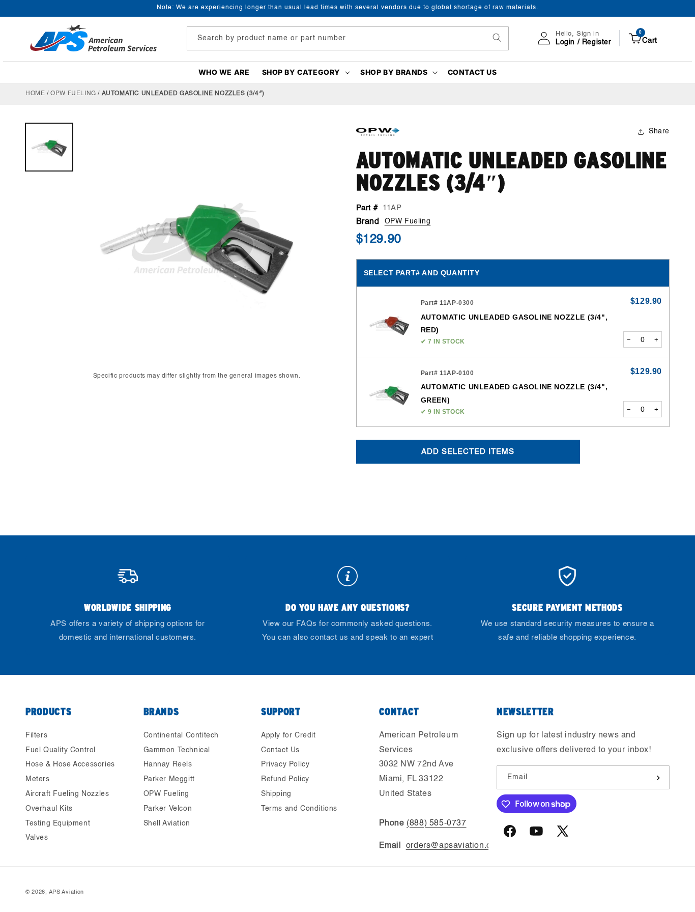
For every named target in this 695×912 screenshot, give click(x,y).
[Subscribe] (658, 778)
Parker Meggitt (169, 779)
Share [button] (659, 131)
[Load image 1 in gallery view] (49, 146)
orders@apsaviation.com (454, 846)
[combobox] (347, 37)
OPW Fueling (73, 94)
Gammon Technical (177, 750)
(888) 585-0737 (436, 823)
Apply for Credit (288, 735)
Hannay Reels (167, 764)
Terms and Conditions (299, 808)
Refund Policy (285, 779)
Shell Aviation (166, 823)
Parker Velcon (167, 808)
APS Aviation (66, 892)
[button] (305, 72)
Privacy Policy (285, 764)
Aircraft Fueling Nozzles (67, 793)
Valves (36, 838)
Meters (37, 779)
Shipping (276, 793)
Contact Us (280, 750)
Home (35, 94)
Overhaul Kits (49, 808)
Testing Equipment (57, 823)
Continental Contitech (181, 735)
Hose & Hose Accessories (70, 764)
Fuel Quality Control (60, 750)
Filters (36, 735)
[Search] (497, 37)
